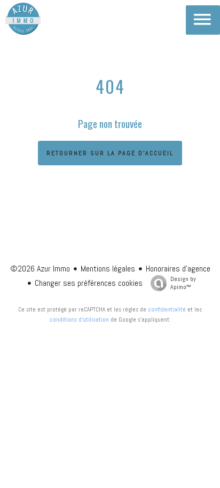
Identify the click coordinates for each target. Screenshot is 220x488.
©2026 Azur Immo (40, 268)
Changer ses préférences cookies (89, 283)
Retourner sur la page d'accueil (110, 153)
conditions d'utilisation (79, 319)
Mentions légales (108, 268)
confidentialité (167, 309)
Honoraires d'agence (178, 268)
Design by (183, 283)
